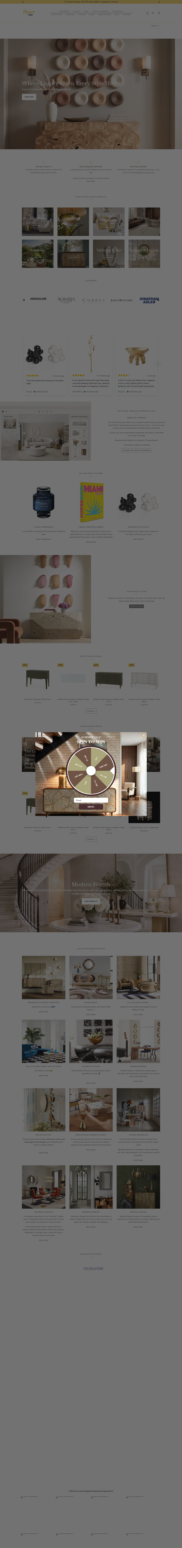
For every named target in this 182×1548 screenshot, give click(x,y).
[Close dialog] (144, 735)
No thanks (91, 812)
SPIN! (91, 807)
